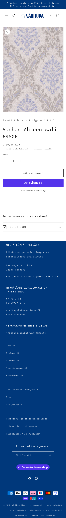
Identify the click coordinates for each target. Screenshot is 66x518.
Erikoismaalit (14, 375)
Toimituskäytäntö (53, 510)
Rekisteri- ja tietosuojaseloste (26, 418)
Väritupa (16, 505)
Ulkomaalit (12, 360)
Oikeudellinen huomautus (43, 515)
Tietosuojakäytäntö (17, 510)
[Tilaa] (50, 455)
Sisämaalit (12, 353)
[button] (6, 15)
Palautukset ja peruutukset (23, 434)
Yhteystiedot (21, 515)
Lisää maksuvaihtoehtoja (33, 191)
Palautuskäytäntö (54, 505)
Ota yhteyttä (14, 404)
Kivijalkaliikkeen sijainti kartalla (32, 276)
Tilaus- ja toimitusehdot (22, 426)
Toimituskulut (26, 149)
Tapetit (11, 345)
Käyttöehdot (36, 510)
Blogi (9, 397)
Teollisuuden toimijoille (22, 389)
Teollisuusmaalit (16, 368)
